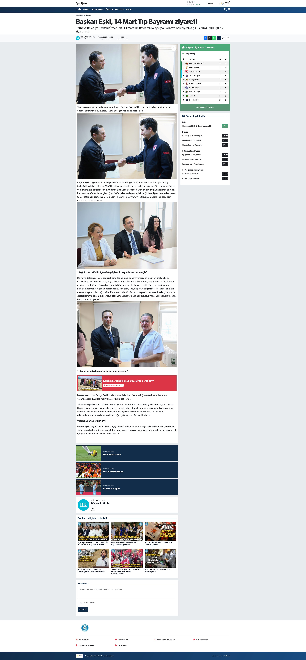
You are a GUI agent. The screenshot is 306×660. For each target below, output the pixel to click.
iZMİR (78, 10)
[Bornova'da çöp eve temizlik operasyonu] (160, 558)
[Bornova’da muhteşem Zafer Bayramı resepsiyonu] (127, 531)
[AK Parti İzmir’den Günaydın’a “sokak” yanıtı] (160, 531)
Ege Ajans (81, 3)
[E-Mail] (93, 509)
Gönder (82, 609)
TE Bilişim (226, 656)
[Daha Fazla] (219, 38)
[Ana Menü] (228, 9)
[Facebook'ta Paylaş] (205, 38)
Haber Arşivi (122, 645)
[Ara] (225, 9)
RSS (80, 656)
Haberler (79, 16)
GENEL (86, 10)
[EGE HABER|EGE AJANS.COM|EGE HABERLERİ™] (85, 628)
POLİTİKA (119, 10)
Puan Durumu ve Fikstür (166, 640)
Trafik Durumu (123, 640)
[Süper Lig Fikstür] (227, 116)
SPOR (128, 10)
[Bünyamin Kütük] (83, 505)
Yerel (88, 16)
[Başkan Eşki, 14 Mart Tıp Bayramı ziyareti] (127, 74)
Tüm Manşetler (202, 640)
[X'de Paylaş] (210, 38)
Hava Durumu (84, 640)
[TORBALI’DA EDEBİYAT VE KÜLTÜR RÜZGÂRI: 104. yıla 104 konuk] (93, 531)
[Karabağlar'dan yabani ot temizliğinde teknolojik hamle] (93, 558)
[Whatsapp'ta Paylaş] (214, 38)
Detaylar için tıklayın (205, 107)
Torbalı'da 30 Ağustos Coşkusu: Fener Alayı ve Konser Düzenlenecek (125, 571)
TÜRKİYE (109, 10)
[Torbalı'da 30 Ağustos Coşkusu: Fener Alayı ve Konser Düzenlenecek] (127, 558)
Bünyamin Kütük (100, 503)
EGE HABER (97, 10)
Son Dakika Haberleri (86, 645)
